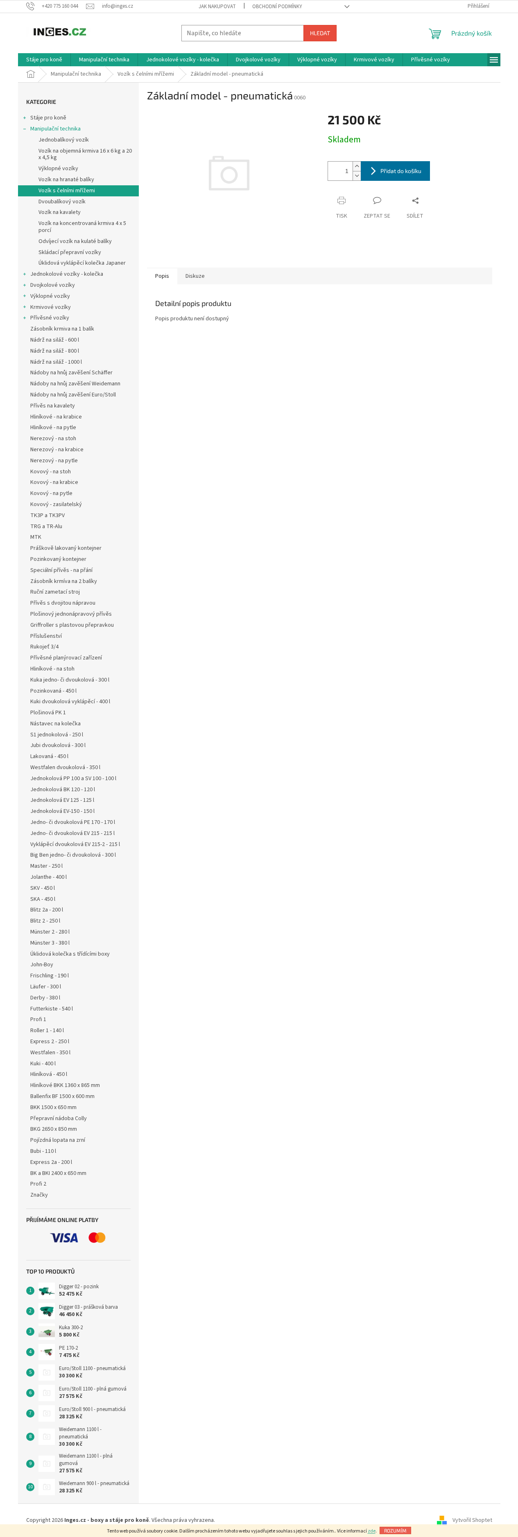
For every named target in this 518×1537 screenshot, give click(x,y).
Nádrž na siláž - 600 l (54, 340)
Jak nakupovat (217, 6)
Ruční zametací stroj (55, 592)
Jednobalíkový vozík (63, 140)
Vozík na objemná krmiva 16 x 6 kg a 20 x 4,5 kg (85, 154)
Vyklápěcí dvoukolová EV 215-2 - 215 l (75, 844)
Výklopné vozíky (58, 168)
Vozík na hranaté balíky (66, 180)
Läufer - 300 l (45, 987)
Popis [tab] (162, 276)
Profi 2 (38, 1184)
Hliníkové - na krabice (56, 417)
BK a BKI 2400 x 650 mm (58, 1173)
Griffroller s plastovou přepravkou (72, 625)
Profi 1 (38, 1019)
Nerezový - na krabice (57, 450)
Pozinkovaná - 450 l (53, 691)
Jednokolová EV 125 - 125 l (62, 800)
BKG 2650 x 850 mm (53, 1129)
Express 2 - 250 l (49, 1041)
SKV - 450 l (42, 888)
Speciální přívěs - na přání (61, 570)
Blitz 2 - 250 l (45, 921)
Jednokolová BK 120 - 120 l (62, 789)
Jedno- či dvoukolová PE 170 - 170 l (72, 822)
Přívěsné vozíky (49, 318)
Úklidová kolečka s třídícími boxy (70, 954)
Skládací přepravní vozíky (69, 252)
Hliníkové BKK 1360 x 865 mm (65, 1085)
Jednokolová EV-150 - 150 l (62, 811)
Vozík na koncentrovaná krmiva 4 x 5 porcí (82, 226)
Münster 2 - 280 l (50, 932)
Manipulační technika (55, 129)
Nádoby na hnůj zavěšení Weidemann (75, 384)
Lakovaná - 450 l (49, 756)
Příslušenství (46, 636)
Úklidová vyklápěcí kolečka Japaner (82, 263)
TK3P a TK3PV (47, 515)
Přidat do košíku (400, 170)
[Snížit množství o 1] (357, 175)
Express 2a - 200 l (51, 1162)
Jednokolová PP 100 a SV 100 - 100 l (73, 778)
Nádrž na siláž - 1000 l (56, 362)
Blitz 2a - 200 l (46, 910)
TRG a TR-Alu (46, 526)
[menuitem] (44, 59)
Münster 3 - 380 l (50, 943)
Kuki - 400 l (43, 1064)
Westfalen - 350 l (50, 1053)
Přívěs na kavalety (52, 406)
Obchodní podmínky (277, 6)
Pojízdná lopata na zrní (57, 1140)
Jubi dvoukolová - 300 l (58, 745)
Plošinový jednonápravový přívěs (71, 614)
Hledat (320, 32)
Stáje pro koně (48, 118)
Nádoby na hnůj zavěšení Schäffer (71, 373)
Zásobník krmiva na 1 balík (62, 329)
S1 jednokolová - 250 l (56, 735)
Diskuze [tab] (195, 276)
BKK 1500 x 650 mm (53, 1107)
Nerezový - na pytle (54, 461)
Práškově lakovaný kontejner (66, 548)
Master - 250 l (46, 866)
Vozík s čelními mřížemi (66, 191)
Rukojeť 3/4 (44, 647)
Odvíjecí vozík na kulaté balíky (75, 241)
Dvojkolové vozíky (52, 285)
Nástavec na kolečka (55, 724)
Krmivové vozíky (50, 307)
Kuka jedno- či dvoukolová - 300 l (69, 680)
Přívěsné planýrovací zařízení (66, 658)
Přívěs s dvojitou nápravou (62, 603)
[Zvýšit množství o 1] (357, 166)
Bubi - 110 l (43, 1151)
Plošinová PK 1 (48, 713)
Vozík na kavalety (59, 212)
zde (371, 1531)
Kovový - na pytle (51, 493)
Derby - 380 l (45, 998)
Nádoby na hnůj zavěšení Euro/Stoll (73, 395)
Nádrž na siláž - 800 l (54, 351)
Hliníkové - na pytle (53, 427)
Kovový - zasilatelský (56, 504)
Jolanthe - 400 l (48, 877)
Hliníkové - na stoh (52, 669)
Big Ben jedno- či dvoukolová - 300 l (73, 855)
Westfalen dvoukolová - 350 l (65, 767)
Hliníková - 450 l (48, 1074)
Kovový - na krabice (54, 482)
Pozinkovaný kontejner (58, 559)
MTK (35, 537)
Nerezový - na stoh (53, 438)
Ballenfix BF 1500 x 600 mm (62, 1096)
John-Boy (41, 965)
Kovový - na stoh (50, 472)
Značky (39, 1195)
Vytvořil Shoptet (472, 1520)
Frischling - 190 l (49, 976)
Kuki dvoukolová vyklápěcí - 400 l (70, 702)
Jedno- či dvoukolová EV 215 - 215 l (72, 833)
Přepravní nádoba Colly (58, 1118)
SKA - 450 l (42, 899)
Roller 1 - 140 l (47, 1030)
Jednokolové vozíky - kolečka (66, 274)
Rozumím (395, 1530)
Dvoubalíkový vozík (62, 202)
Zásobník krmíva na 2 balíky (63, 581)
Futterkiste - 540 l (51, 1009)
